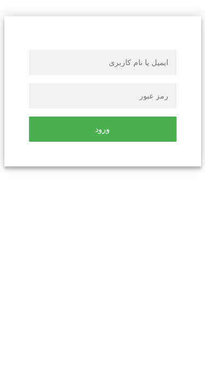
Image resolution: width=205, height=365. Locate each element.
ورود (102, 129)
